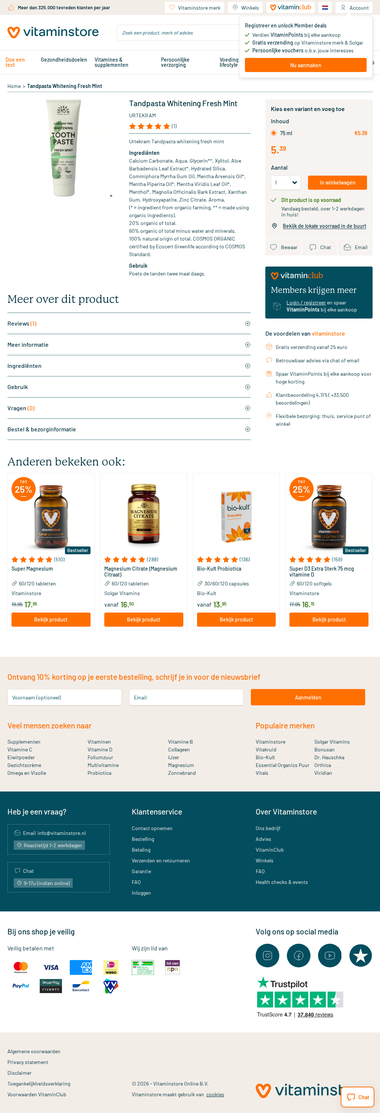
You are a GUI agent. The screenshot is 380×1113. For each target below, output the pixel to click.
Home (14, 86)
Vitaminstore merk (199, 7)
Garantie (141, 871)
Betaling (141, 849)
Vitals (262, 773)
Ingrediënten (24, 365)
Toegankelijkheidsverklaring (38, 1083)
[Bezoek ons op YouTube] (330, 955)
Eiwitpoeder (21, 757)
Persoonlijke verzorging (175, 62)
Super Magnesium (32, 569)
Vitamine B (180, 741)
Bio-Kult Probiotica (219, 569)
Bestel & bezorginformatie (41, 429)
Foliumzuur (100, 757)
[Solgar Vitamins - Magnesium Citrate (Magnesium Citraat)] (143, 516)
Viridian (323, 773)
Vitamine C (19, 749)
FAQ (136, 882)
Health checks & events (282, 882)
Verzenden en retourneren (161, 860)
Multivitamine (103, 765)
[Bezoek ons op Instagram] (267, 955)
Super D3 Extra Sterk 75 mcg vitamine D (321, 572)
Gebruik (17, 386)
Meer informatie (28, 344)
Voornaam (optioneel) (36, 697)
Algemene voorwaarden (33, 1051)
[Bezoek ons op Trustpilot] (361, 955)
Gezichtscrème (24, 765)
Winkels (250, 7)
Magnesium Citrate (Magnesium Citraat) (140, 572)
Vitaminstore (270, 741)
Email (140, 697)
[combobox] (190, 33)
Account (359, 7)
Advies (263, 839)
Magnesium (181, 765)
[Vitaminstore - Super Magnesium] (51, 516)
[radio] (273, 133)
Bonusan (324, 749)
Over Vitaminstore (286, 811)
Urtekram (142, 115)
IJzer (173, 757)
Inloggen (141, 893)
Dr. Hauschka (329, 757)
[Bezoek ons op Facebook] (299, 955)
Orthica (322, 765)
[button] (51, 559)
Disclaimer (19, 1073)
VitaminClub (270, 849)
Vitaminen (99, 741)
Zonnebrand (182, 773)
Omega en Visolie (26, 773)
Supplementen (23, 741)
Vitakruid (266, 749)
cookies (215, 1094)
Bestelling (143, 839)
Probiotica (99, 773)
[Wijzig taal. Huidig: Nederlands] (325, 7)
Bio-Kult (265, 757)
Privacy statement (27, 1062)
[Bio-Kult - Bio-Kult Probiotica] (236, 516)
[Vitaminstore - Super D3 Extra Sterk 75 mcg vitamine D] (328, 516)
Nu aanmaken (305, 65)
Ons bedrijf (268, 828)
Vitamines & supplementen (111, 62)
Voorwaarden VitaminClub (36, 1094)
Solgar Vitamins (332, 741)
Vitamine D (100, 749)
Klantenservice (157, 811)
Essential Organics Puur (282, 765)
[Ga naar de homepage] (53, 33)
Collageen (179, 749)
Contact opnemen (152, 828)
